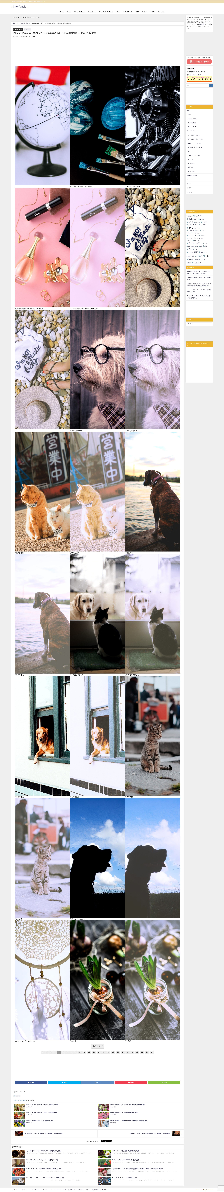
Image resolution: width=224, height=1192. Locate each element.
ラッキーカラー (195, 243)
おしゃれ (28, 29)
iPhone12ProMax (193, 126)
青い (189, 262)
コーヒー (191, 230)
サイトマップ (71, 1189)
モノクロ (197, 240)
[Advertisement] (67, 53)
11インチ (190, 167)
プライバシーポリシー (84, 1189)
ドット (189, 233)
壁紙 (201, 246)
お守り (202, 219)
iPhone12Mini (192, 122)
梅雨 (189, 256)
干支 (190, 249)
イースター (203, 224)
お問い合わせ (24, 1189)
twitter (43, 1189)
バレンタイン (192, 238)
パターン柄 (200, 238)
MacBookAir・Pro (127, 11)
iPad (118, 11)
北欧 (197, 246)
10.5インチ (191, 163)
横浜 (193, 256)
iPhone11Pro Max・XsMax (195, 139)
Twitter (144, 11)
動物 (193, 246)
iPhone (69, 11)
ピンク (190, 240)
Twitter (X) (201, 24)
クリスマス (195, 227)
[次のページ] (97, 1048)
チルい (197, 230)
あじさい (190, 216)
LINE (137, 11)
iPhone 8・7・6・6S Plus (195, 147)
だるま (205, 222)
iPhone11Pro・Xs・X (194, 135)
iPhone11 (31, 1189)
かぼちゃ (197, 222)
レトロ (205, 243)
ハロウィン (194, 235)
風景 (196, 262)
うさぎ (198, 216)
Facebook (161, 11)
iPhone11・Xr (92, 11)
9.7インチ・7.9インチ (194, 155)
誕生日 (191, 259)
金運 (197, 259)
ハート (203, 235)
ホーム (62, 11)
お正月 (190, 222)
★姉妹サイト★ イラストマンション (100, 1189)
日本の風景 (193, 252)
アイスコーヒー (193, 224)
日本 (196, 249)
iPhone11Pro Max (17, 29)
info (77, 1189)
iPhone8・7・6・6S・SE (106, 11)
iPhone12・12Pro (79, 11)
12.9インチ (191, 171)
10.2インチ (191, 159)
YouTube (152, 11)
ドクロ (203, 230)
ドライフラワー (196, 233)
